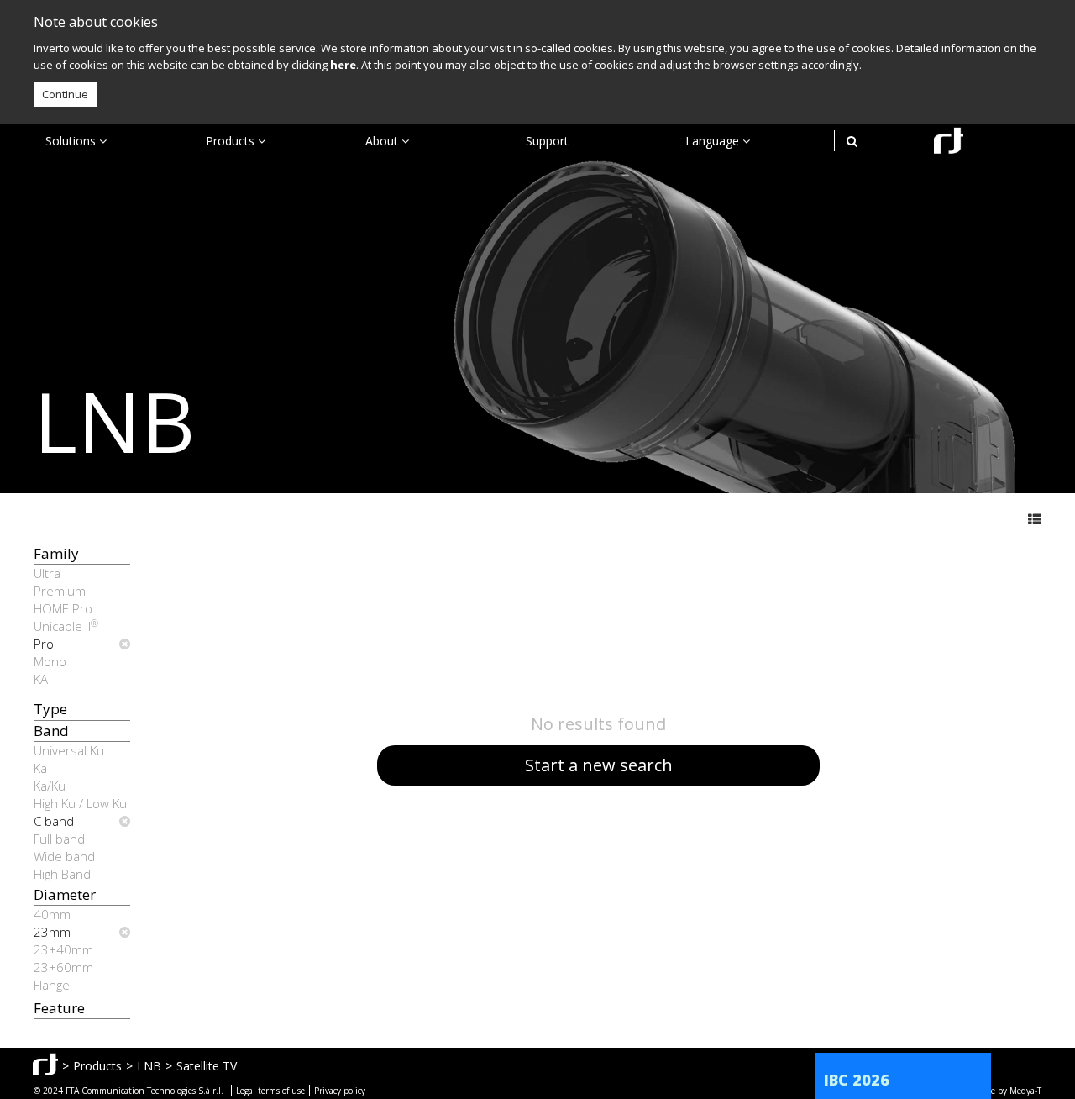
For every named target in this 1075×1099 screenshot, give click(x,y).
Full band (59, 838)
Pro (44, 643)
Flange (52, 984)
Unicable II (66, 626)
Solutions (72, 141)
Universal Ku (69, 750)
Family (56, 553)
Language (713, 141)
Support (547, 141)
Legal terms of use (270, 1090)
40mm (52, 914)
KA (41, 678)
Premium (60, 590)
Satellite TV (206, 1066)
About (383, 141)
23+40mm (63, 949)
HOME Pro (63, 608)
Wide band (64, 856)
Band (51, 730)
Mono (50, 661)
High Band (62, 873)
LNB (149, 1066)
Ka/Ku (50, 785)
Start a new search (599, 765)
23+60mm (63, 967)
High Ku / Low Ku (80, 803)
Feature (59, 1007)
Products (232, 141)
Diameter (65, 894)
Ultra (47, 573)
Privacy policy (339, 1090)
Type (50, 708)
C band (54, 820)
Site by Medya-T (1010, 1090)
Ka (40, 768)
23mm (52, 931)
